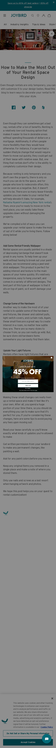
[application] (46, 739)
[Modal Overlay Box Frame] (28, 374)
